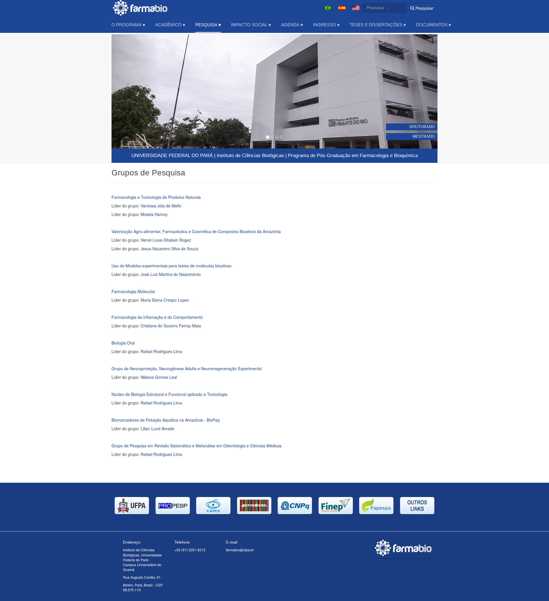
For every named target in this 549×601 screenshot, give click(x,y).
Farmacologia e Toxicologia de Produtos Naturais (156, 197)
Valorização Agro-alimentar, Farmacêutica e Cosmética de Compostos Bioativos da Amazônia (196, 231)
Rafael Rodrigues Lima (161, 351)
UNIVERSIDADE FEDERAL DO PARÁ (172, 155)
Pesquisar (423, 8)
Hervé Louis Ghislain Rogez (166, 240)
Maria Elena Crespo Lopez (165, 300)
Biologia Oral (123, 343)
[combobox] (381, 7)
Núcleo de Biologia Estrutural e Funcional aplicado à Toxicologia (169, 394)
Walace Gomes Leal (159, 377)
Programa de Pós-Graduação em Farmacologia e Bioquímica (353, 155)
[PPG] (140, 8)
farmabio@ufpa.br (240, 549)
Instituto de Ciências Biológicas (250, 155)
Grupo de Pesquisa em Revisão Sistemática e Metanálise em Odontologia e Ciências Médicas (197, 445)
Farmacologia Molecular (133, 291)
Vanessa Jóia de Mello (161, 206)
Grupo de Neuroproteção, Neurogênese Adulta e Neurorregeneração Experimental (187, 368)
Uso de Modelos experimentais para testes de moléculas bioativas (171, 266)
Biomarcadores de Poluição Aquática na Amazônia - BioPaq (166, 420)
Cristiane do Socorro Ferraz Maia (171, 325)
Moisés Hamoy (154, 214)
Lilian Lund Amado (157, 428)
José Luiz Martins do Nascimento (171, 274)
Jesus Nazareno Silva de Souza (169, 248)
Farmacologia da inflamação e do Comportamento (157, 317)
